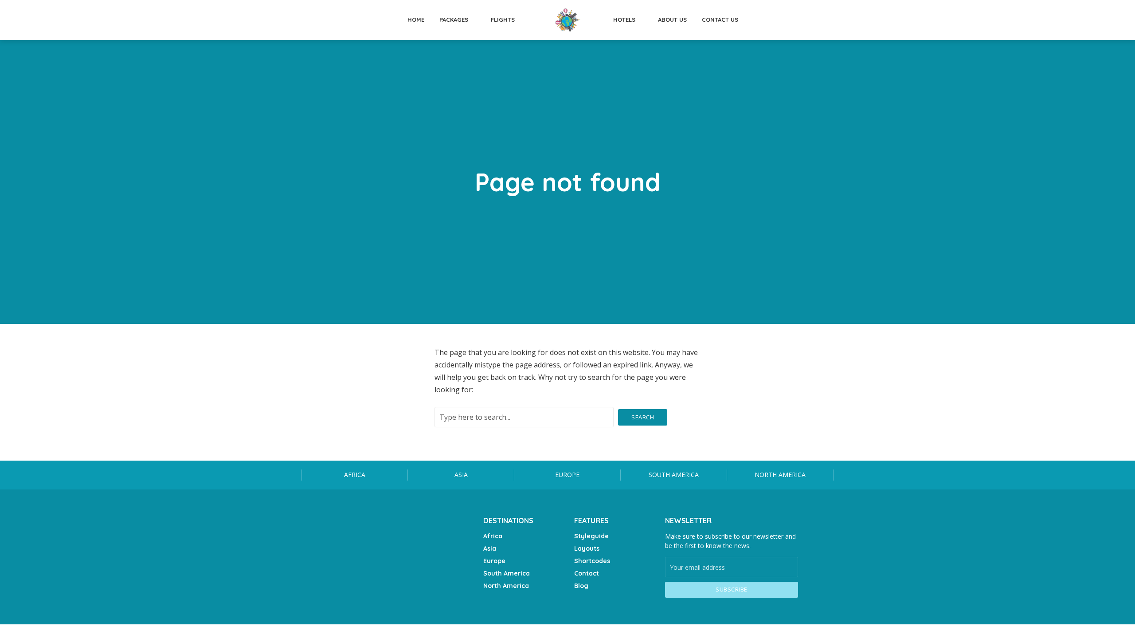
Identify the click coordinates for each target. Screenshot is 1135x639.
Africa (354, 474)
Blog (581, 586)
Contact (586, 573)
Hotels (624, 19)
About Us (672, 19)
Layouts (586, 548)
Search (642, 417)
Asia (461, 474)
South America (674, 474)
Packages (453, 19)
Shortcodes (592, 561)
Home (415, 19)
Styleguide (591, 536)
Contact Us (720, 19)
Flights (503, 19)
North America (780, 474)
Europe (567, 474)
